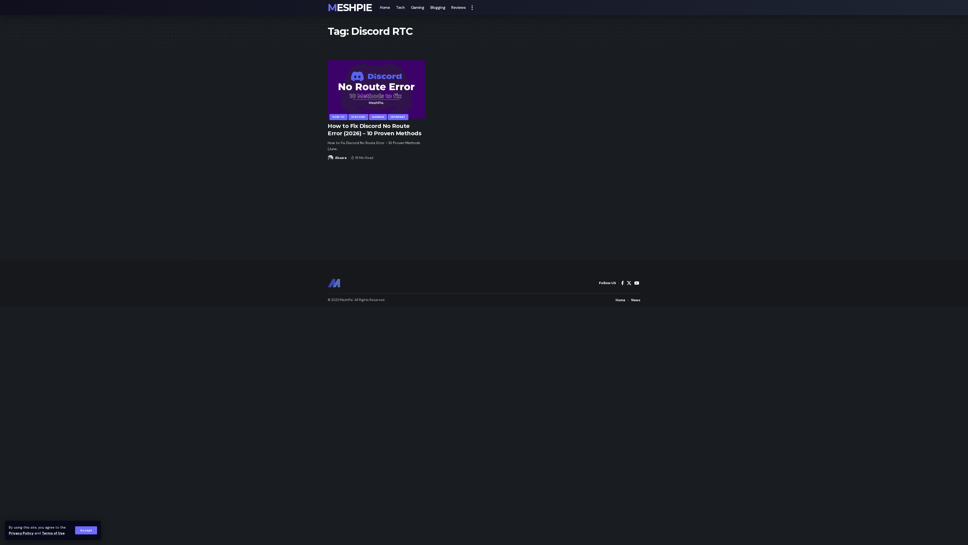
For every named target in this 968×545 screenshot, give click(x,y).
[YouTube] (636, 283)
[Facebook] (622, 283)
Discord (358, 117)
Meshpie (350, 8)
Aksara (341, 158)
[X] (629, 283)
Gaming (378, 117)
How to (338, 117)
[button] (86, 530)
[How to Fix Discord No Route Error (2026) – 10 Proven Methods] (376, 89)
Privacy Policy (21, 533)
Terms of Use (53, 533)
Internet (398, 117)
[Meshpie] (334, 283)
